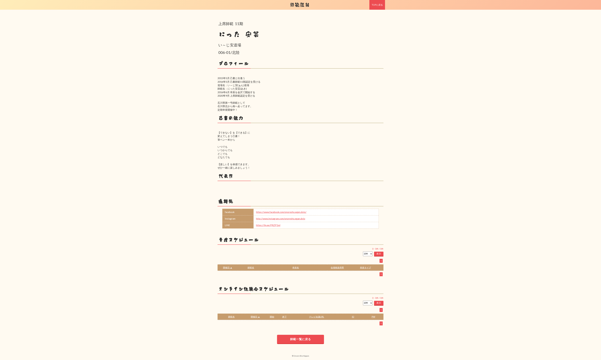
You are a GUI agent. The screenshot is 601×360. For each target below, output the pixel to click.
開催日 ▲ (227, 267)
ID (353, 316)
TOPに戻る (377, 4)
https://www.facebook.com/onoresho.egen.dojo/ (281, 212)
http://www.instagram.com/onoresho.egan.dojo (280, 218)
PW (373, 316)
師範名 (251, 267)
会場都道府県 (337, 267)
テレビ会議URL (316, 316)
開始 (272, 316)
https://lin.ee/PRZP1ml (268, 225)
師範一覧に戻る (300, 339)
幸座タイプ (365, 267)
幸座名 (295, 267)
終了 (284, 316)
